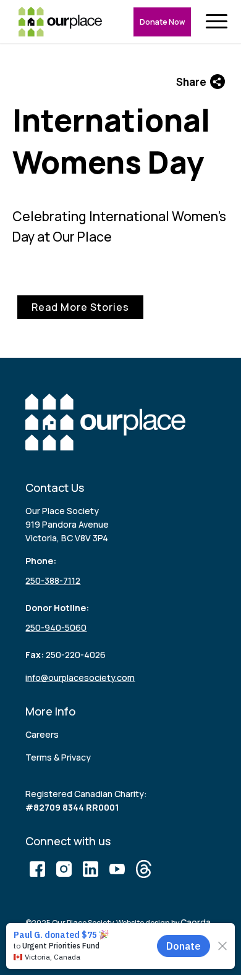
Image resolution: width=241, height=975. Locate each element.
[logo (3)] (60, 21)
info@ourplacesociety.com (80, 677)
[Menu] (219, 22)
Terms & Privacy (58, 757)
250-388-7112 (52, 580)
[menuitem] (219, 22)
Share (191, 82)
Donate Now (162, 22)
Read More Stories (80, 307)
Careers (42, 734)
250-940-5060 (56, 627)
